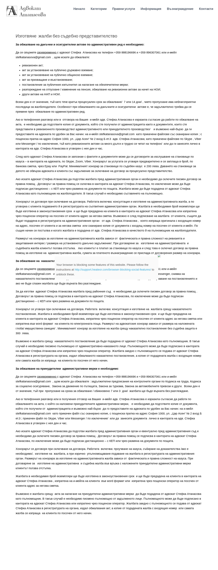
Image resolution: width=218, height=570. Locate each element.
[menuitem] (82, 9)
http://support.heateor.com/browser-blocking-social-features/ (113, 269)
